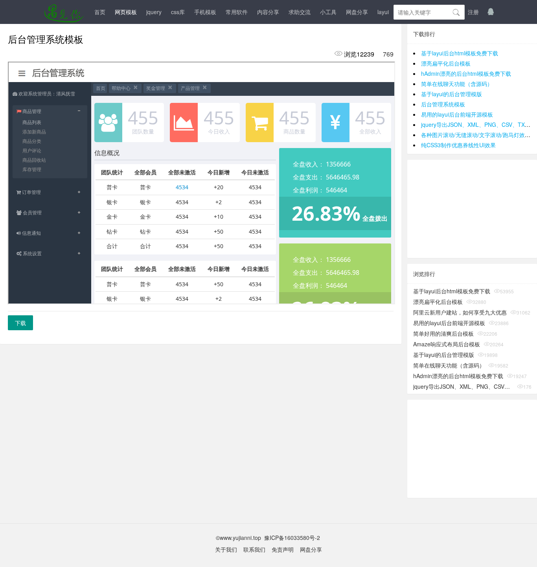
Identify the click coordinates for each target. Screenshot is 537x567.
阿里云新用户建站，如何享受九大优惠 (460, 312)
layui (383, 12)
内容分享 (268, 12)
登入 (454, 12)
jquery (154, 12)
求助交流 (300, 12)
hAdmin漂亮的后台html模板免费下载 (466, 73)
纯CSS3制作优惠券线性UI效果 (458, 145)
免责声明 (283, 549)
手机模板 (205, 12)
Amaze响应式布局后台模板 (446, 344)
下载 (20, 323)
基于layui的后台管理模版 (451, 94)
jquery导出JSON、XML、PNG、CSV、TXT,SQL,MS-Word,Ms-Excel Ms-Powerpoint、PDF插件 (463, 386)
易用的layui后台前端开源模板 (457, 114)
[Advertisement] (472, 209)
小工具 (328, 12)
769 (388, 54)
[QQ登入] (490, 12)
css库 (178, 12)
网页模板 (126, 12)
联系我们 (254, 549)
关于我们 (226, 549)
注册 (473, 12)
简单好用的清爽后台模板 (443, 333)
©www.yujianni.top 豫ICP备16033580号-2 (269, 537)
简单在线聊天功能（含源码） (457, 84)
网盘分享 (357, 12)
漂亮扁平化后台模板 (446, 63)
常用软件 (237, 12)
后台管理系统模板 (443, 104)
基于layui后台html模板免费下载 (459, 53)
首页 (99, 12)
